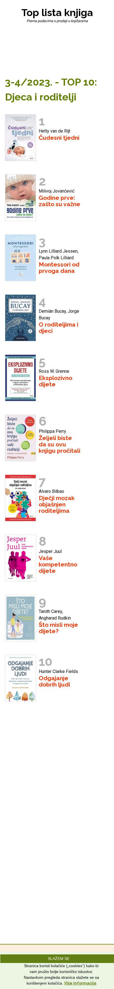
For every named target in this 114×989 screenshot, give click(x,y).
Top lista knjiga (57, 12)
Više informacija (80, 983)
